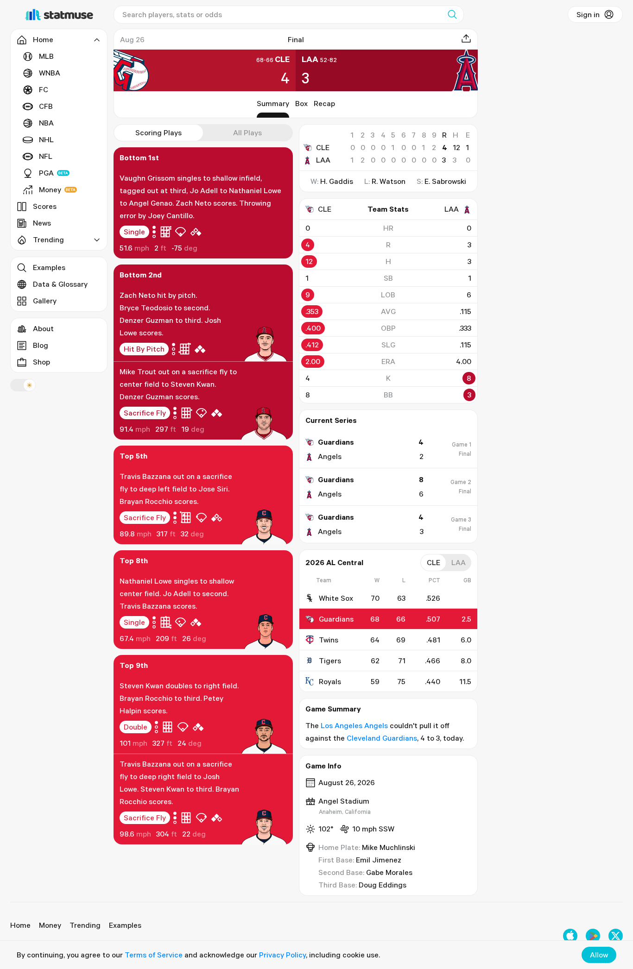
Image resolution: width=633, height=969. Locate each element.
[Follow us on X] (615, 935)
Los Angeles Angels (354, 725)
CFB (46, 106)
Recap (324, 103)
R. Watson (388, 181)
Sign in (588, 14)
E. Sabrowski (445, 181)
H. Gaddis (336, 181)
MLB (46, 56)
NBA (46, 123)
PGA (46, 173)
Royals (330, 681)
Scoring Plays (158, 132)
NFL (45, 156)
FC (43, 89)
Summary (273, 103)
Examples (49, 267)
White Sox (336, 598)
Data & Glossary (60, 284)
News (42, 223)
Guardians (336, 619)
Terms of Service (154, 955)
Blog (40, 345)
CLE (322, 147)
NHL (46, 139)
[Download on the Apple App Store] (570, 936)
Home (20, 925)
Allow (599, 955)
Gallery (45, 301)
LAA (323, 160)
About (43, 328)
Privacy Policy (282, 955)
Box (301, 103)
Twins (328, 640)
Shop (41, 362)
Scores (45, 206)
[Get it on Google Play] (593, 936)
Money (50, 189)
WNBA (49, 73)
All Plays (247, 132)
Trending (85, 925)
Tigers (330, 660)
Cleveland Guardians (382, 738)
